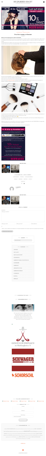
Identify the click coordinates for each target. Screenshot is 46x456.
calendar (25, 428)
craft (33, 428)
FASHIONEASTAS (17, 257)
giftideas (5, 435)
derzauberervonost (12, 431)
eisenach (27, 431)
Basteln (22, 428)
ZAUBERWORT (16, 265)
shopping (40, 435)
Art (20, 428)
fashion (5, 433)
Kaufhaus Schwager (11, 80)
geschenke (23, 433)
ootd (38, 435)
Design (17, 431)
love (31, 435)
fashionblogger (9, 433)
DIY (23, 431)
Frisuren (22, 176)
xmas (29, 438)
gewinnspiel (39, 433)
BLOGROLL (16, 276)
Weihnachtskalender (35, 436)
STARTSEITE (16, 249)
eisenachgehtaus (39, 431)
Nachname (23, 410)
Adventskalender (11, 428)
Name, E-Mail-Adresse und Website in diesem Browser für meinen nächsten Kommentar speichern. (23, 228)
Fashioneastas (16, 176)
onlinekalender (35, 435)
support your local (9, 436)
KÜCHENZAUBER (16, 262)
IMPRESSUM (16, 278)
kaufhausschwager (29, 176)
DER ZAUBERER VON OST (23, 1)
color (32, 428)
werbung (22, 438)
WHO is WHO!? (16, 252)
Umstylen (23, 181)
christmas (29, 428)
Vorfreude (14, 436)
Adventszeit (17, 428)
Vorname (23, 406)
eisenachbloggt (34, 431)
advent (5, 428)
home (8, 435)
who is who (26, 438)
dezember (20, 431)
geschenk (19, 433)
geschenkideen (33, 433)
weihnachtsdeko (28, 436)
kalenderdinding (15, 435)
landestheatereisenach (27, 435)
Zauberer (19, 187)
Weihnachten (22, 436)
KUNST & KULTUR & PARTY (18, 254)
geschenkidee (28, 433)
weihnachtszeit (18, 438)
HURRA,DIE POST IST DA (18, 268)
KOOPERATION (19, 32)
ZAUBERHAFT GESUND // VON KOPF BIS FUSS (21, 260)
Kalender (10, 435)
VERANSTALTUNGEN (26, 32)
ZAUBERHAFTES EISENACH (18, 270)
